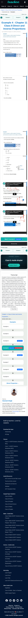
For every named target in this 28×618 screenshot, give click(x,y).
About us (11, 605)
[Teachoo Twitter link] (14, 600)
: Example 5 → (14, 239)
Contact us (17, 605)
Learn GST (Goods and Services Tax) (13, 580)
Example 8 (12, 369)
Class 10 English (9, 501)
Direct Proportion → (13, 383)
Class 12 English (9, 509)
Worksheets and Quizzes (11, 483)
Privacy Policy (18, 607)
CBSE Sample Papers (10, 593)
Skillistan (7, 486)
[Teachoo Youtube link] (17, 600)
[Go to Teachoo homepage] (13, 2)
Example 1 (6, 326)
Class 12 (3, 6)
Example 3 (12, 340)
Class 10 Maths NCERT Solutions (13, 534)
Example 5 (12, 355)
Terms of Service (10, 607)
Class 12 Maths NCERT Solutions (13, 540)
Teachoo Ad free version (10, 481)
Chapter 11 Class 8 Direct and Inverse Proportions (11, 10)
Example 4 (12, 348)
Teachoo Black (15, 411)
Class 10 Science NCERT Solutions (13, 566)
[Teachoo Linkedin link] (21, 600)
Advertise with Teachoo (18, 608)
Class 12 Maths (8, 506)
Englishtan (7, 587)
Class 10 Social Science (10, 504)
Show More (14, 309)
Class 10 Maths (8, 496)
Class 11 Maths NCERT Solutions (13, 537)
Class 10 (16, 6)
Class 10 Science (9, 498)
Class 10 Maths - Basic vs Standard (13, 590)
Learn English (8, 572)
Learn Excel (8, 575)
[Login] (24, 2)
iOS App (7, 434)
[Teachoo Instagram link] (10, 600)
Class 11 (9, 6)
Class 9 (22, 6)
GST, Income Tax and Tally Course (13, 478)
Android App (8, 431)
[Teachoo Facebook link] (7, 600)
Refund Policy (7, 608)
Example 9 (6, 376)
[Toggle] (2, 2)
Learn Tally (7, 578)
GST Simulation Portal (10, 489)
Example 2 (6, 333)
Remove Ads (14, 243)
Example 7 (6, 362)
